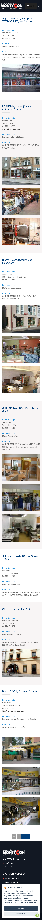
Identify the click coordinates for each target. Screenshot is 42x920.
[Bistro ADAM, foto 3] (21, 379)
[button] (31, 6)
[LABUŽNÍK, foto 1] (21, 171)
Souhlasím (21, 908)
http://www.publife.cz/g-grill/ (13, 711)
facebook (8, 867)
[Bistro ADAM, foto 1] (21, 319)
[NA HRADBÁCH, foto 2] (21, 497)
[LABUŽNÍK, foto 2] (21, 201)
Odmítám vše (21, 913)
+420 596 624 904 (11, 882)
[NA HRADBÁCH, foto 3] (21, 528)
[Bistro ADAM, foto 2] (21, 349)
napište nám (9, 863)
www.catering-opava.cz (11, 129)
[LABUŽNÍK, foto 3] (21, 231)
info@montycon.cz (12, 878)
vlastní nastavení (30, 903)
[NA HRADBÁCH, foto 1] (21, 467)
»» (28, 837)
